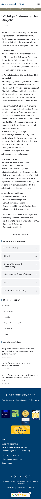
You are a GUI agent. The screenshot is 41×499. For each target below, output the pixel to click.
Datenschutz (21, 488)
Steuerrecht (13, 9)
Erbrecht (7, 305)
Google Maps (6, 463)
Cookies (31, 488)
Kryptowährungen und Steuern (14, 323)
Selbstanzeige (8, 311)
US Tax (6, 334)
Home (3, 9)
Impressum (10, 488)
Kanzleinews (8, 317)
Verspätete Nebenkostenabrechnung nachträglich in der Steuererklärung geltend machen (17, 351)
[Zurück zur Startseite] (12, 4)
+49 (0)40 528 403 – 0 (10, 455)
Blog (7, 9)
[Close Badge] (30, 493)
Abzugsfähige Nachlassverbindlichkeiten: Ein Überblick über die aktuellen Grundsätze (19, 377)
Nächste (24, 234)
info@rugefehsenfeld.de (11, 227)
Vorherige (17, 234)
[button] (39, 4)
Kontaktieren (7, 214)
